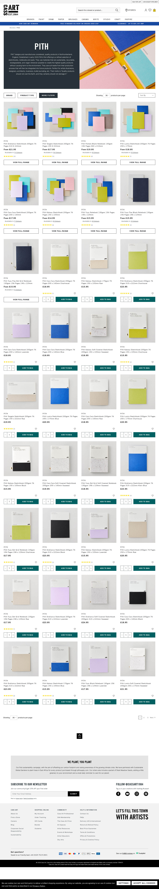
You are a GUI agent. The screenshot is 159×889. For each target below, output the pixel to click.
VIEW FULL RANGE (21, 162)
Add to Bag (66, 299)
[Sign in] (146, 10)
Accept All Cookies (144, 883)
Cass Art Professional (65, 814)
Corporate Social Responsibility (17, 830)
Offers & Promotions (87, 836)
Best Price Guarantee (88, 828)
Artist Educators (63, 836)
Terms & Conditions (87, 832)
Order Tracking (40, 817)
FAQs (82, 817)
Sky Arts (60, 840)
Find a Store (15, 817)
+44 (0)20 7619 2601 (38, 855)
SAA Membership (63, 817)
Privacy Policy (39, 886)
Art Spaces (61, 825)
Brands (37, 825)
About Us (14, 814)
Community (62, 810)
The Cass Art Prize (64, 821)
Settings (124, 883)
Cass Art (14, 810)
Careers (14, 821)
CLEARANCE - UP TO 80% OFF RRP (131, 23)
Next (152, 717)
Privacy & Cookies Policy (89, 840)
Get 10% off (136, 2)
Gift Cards (38, 821)
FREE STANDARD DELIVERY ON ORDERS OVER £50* (79, 23)
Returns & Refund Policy (89, 825)
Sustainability (16, 835)
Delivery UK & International (90, 821)
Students (38, 828)
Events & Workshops (65, 832)
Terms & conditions (28, 798)
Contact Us (84, 814)
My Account (39, 814)
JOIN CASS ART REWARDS (28, 23)
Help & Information (88, 810)
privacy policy (19, 798)
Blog (12, 825)
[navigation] (50, 95)
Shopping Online (42, 810)
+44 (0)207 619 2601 (150, 2)
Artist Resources (63, 828)
